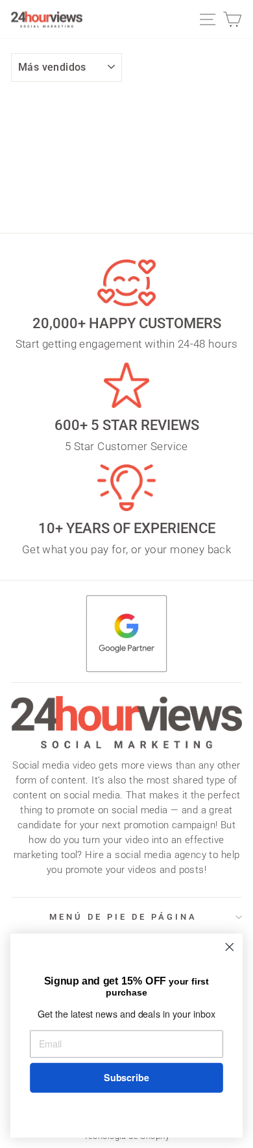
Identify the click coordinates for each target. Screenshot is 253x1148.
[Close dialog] (230, 947)
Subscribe (126, 1077)
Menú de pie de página (123, 917)
